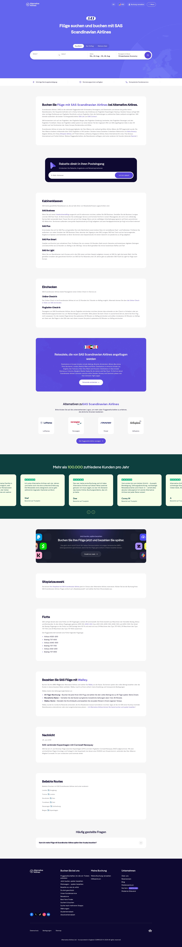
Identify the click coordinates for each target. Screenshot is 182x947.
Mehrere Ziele (102, 46)
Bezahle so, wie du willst (69, 887)
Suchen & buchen (67, 902)
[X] (35, 915)
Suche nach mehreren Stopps (71, 905)
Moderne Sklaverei (129, 891)
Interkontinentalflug (62, 214)
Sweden (95, 373)
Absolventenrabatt (67, 915)
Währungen (64, 909)
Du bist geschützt (67, 890)
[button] (113, 4)
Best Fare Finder (66, 899)
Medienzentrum (128, 885)
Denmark (110, 373)
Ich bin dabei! (124, 175)
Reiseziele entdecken (89, 382)
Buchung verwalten (137, 4)
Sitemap (58, 931)
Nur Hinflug (90, 46)
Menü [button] (152, 4)
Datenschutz (34, 931)
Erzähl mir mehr (89, 554)
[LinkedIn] (48, 915)
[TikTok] (40, 915)
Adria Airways (131, 131)
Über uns (125, 876)
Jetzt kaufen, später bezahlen (71, 881)
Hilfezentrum (96, 879)
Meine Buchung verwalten (101, 876)
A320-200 (88, 624)
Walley (90, 685)
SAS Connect (92, 116)
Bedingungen (47, 931)
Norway (101, 373)
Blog (123, 882)
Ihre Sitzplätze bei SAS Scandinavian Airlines (65, 587)
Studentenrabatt (66, 912)
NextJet (133, 136)
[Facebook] (31, 915)
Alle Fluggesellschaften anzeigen (90, 441)
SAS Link (81, 116)
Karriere (125, 888)
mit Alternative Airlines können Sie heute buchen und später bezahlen (111, 707)
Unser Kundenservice (68, 893)
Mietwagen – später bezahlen (71, 884)
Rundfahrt (78, 46)
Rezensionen (126, 879)
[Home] (32, 4)
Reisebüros (64, 896)
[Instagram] (44, 915)
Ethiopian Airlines (66, 134)
